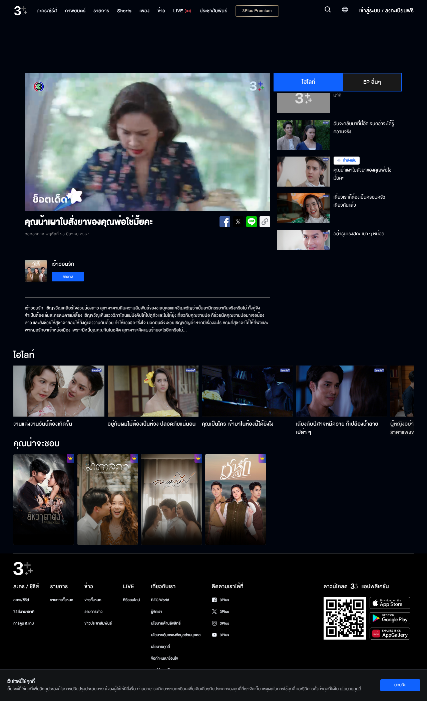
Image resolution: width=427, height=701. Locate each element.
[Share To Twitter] (238, 221)
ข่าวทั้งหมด (92, 600)
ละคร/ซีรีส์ (21, 600)
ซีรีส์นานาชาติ (23, 612)
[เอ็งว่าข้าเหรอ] (43, 499)
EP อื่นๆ (372, 82)
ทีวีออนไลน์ (131, 600)
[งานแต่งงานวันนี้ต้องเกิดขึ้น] (58, 391)
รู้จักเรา (156, 612)
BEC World (160, 600)
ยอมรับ (400, 685)
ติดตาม (68, 276)
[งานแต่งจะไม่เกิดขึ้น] (235, 499)
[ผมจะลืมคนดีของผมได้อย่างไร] (171, 499)
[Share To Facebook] (225, 221)
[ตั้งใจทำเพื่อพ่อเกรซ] (107, 499)
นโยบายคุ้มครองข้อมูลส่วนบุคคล (176, 635)
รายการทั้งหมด (61, 600)
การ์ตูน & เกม (23, 623)
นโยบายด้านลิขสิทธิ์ (166, 623)
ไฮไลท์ (309, 82)
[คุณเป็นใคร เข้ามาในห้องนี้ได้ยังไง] (247, 391)
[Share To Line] (251, 221)
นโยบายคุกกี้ (160, 647)
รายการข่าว (93, 612)
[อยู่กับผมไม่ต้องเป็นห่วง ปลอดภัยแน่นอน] (153, 391)
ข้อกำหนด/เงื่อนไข (164, 658)
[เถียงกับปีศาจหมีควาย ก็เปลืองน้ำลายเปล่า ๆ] (341, 391)
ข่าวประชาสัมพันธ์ (98, 623)
